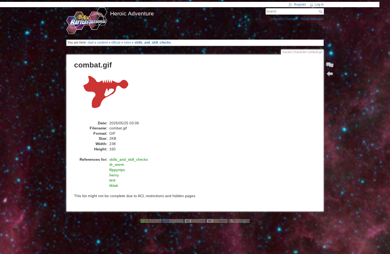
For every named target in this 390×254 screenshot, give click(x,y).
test (112, 180)
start (91, 42)
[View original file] (108, 96)
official (115, 42)
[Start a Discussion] (330, 65)
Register (300, 4)
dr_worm (116, 164)
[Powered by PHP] (173, 221)
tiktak (113, 185)
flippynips (117, 170)
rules (127, 42)
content (102, 42)
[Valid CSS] (217, 221)
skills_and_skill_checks (153, 42)
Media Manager (312, 19)
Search (321, 11)
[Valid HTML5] (195, 221)
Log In (319, 4)
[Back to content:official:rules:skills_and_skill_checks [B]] (330, 73)
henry (114, 175)
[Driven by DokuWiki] (239, 221)
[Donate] (151, 221)
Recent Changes (285, 19)
